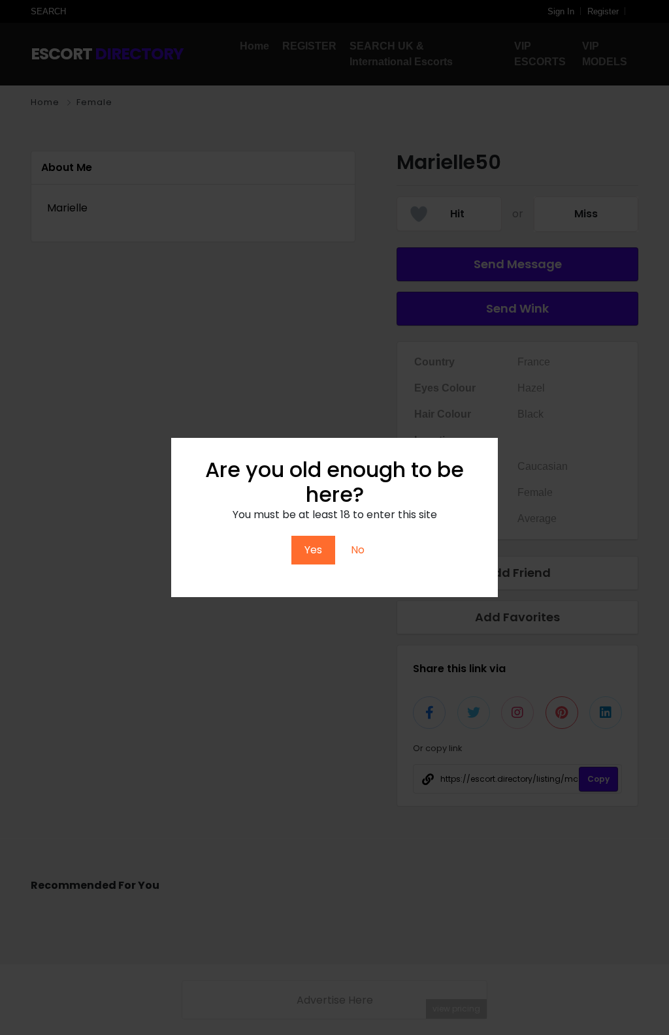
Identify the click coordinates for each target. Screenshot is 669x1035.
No (358, 549)
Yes (313, 549)
